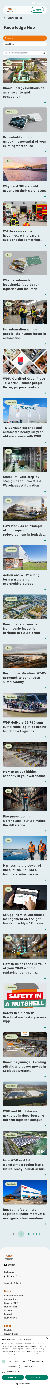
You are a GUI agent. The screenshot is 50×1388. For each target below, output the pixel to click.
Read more (6, 1356)
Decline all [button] (36, 1377)
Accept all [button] (13, 1377)
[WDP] (10, 10)
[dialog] (25, 1362)
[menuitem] (5, 1276)
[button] (37, 3)
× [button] (47, 1338)
